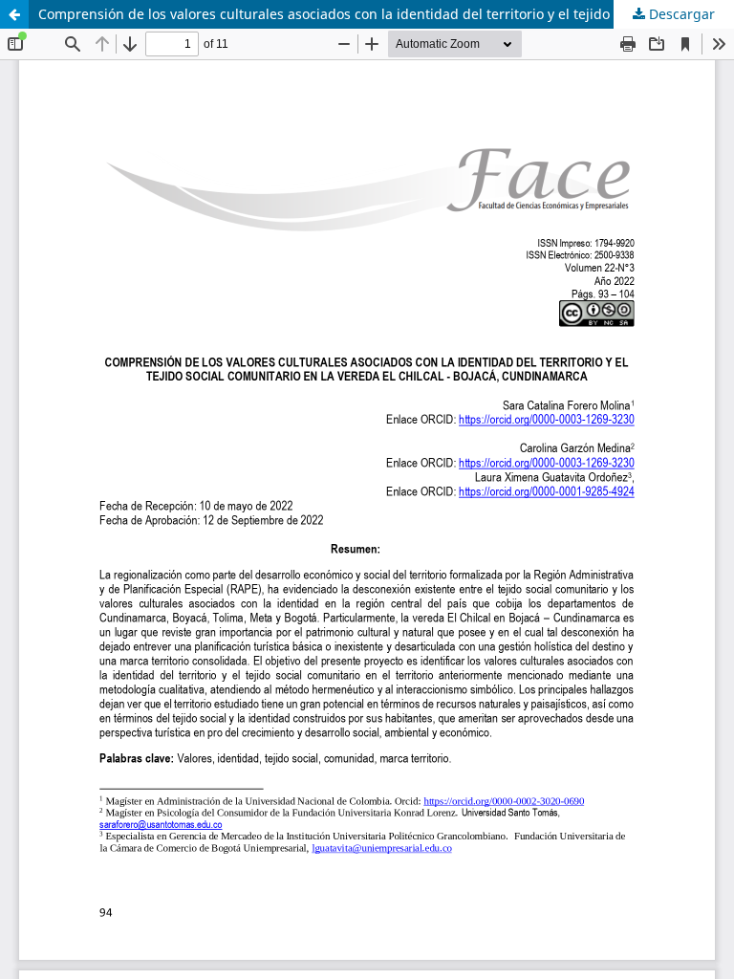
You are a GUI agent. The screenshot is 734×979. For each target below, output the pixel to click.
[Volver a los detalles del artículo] (14, 14)
